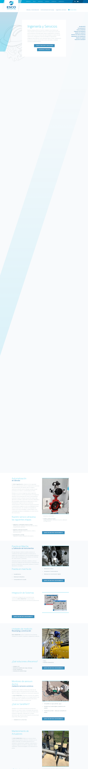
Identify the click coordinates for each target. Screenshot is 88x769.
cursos (47, 1)
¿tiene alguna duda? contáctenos (44, 45)
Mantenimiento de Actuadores (78, 36)
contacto (61, 1)
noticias (40, 1)
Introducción (82, 26)
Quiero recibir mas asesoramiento (53, 532)
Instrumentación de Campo (47, 10)
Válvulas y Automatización (32, 10)
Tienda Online (73, 10)
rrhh (34, 1)
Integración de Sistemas (79, 31)
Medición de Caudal (80, 37)
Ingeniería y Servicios (61, 10)
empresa (28, 1)
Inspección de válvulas (80, 39)
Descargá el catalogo (44, 49)
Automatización (81, 28)
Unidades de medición (80, 33)
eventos (54, 1)
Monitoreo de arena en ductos (78, 34)
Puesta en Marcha (81, 29)
